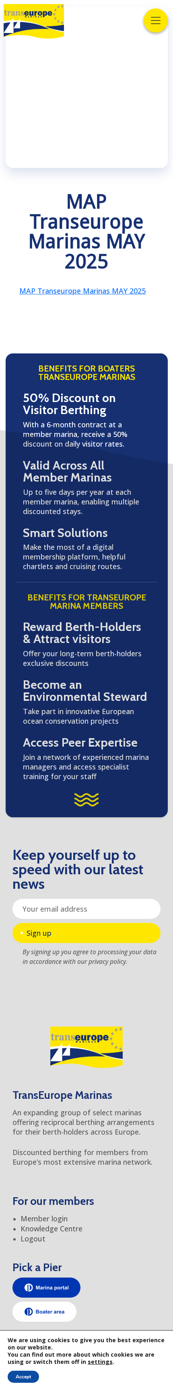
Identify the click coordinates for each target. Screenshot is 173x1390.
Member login (44, 1218)
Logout (33, 1238)
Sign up (39, 933)
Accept (23, 1377)
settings (100, 1362)
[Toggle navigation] (156, 20)
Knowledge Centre (51, 1228)
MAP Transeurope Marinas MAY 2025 (82, 291)
